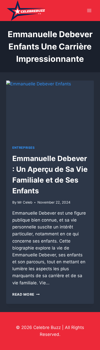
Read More (26, 294)
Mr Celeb (24, 202)
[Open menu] (89, 11)
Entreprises (23, 147)
